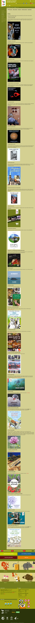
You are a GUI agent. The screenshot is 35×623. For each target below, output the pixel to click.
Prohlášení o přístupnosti (21, 622)
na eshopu (9, 527)
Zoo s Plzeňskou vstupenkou (26, 553)
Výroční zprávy (10, 9)
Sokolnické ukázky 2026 (9, 557)
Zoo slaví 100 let (29, 550)
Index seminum (15, 9)
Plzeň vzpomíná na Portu (18, 550)
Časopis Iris (19, 9)
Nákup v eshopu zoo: (18, 377)
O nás (12, 7)
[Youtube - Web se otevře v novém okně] (30, 3)
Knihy (8, 10)
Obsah (13, 451)
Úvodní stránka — (9, 7)
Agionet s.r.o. (17, 622)
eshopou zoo (17, 473)
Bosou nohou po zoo (7, 550)
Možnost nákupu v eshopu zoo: (12, 332)
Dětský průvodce (24, 9)
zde (4, 593)
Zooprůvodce (30, 9)
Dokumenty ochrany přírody (8, 553)
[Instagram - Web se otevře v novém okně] (32, 3)
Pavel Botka (14, 622)
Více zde (13, 592)
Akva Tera (26, 557)
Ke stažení (15, 7)
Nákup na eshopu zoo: (11, 309)
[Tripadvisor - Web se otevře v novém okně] (34, 3)
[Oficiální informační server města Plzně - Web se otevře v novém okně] (16, 612)
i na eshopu (28, 392)
